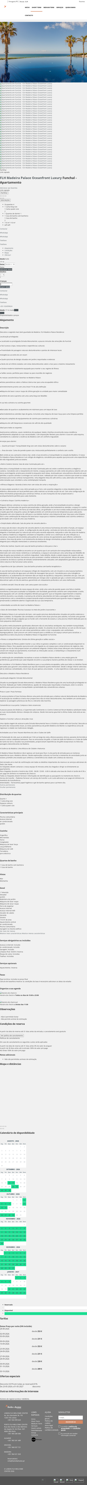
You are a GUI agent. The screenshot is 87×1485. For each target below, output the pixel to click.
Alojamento (9, 248)
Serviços (59, 7)
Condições (8, 250)
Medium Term (49, 7)
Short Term (36, 7)
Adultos (3, 272)
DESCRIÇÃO (5, 200)
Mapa (7, 253)
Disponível (9, 1310)
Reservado (9, 1305)
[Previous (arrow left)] (1, 198)
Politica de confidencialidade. (52, 1429)
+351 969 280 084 (14, 1434)
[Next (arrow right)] (3, 198)
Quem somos (70, 7)
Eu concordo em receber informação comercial (69, 1434)
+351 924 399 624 (14, 1420)
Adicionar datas (6, 269)
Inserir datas (5, 287)
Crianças (3, 281)
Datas (2, 264)
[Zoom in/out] (5, 1126)
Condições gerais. (49, 1417)
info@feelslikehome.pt (16, 1461)
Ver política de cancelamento (12, 1035)
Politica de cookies (49, 1422)
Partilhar (4, 193)
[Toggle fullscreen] (3, 1126)
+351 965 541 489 (14, 1440)
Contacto (29, 15)
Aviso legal (49, 1425)
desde (2, 259)
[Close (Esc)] (1, 1126)
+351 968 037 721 (14, 1447)
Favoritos (82, 2)
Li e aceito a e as (70, 1428)
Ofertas (8, 255)
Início (27, 7)
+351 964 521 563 (14, 1454)
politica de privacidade (69, 1427)
